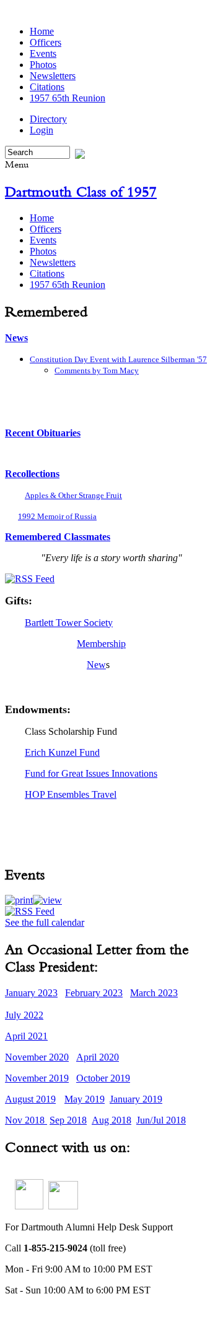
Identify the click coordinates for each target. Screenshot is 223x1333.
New (96, 664)
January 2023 (31, 993)
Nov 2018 (26, 1120)
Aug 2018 (111, 1120)
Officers (45, 42)
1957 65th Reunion (67, 98)
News (16, 337)
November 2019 (37, 1078)
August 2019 (30, 1099)
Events (43, 53)
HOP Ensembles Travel (70, 794)
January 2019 (136, 1099)
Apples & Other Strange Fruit (73, 495)
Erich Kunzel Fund (62, 752)
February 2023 (94, 993)
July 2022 (24, 1015)
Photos (43, 64)
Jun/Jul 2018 (161, 1120)
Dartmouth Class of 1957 (81, 191)
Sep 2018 (68, 1120)
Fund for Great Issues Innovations (91, 773)
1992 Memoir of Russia (57, 516)
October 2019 (103, 1078)
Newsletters (53, 75)
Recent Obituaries (43, 433)
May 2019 (84, 1099)
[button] (19, 900)
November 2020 (37, 1057)
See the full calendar (44, 922)
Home (42, 31)
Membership (101, 643)
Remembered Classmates (57, 536)
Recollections (32, 473)
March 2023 (154, 993)
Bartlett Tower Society (69, 622)
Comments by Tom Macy (97, 370)
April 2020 (97, 1057)
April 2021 (26, 1036)
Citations (47, 87)
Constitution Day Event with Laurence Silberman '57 (118, 359)
